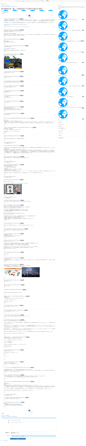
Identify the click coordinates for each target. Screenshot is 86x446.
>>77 (4, 119)
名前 (8, 420)
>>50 (17, 26)
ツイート (2, 12)
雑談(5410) (60, 122)
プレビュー (8, 435)
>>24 (4, 26)
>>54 (19, 26)
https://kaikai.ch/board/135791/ (8, 31)
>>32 (7, 26)
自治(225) (59, 135)
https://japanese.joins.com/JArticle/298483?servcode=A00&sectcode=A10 (14, 333)
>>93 (24, 26)
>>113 (5, 378)
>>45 (14, 26)
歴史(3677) (60, 126)
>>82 (4, 124)
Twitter (27, 1)
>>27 (6, 26)
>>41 (11, 26)
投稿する (18, 438)
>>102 (28, 26)
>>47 (16, 26)
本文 (8, 422)
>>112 (5, 382)
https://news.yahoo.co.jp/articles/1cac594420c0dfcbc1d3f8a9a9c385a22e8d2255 (15, 24)
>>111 (29, 26)
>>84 (21, 26)
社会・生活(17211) (61, 124)
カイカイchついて (18, 1)
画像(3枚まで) (7, 432)
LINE (4, 12)
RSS (29, 1)
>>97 (26, 26)
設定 (36, 1)
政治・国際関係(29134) (61, 128)
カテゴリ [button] (33, 1)
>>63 (20, 26)
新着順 (59, 5)
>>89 (23, 26)
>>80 (4, 103)
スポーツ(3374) (60, 133)
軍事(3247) (60, 131)
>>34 (10, 26)
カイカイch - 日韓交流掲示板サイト (4, 440)
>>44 (13, 26)
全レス (32, 17)
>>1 (4, 146)
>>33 (9, 26)
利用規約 (23, 1)
